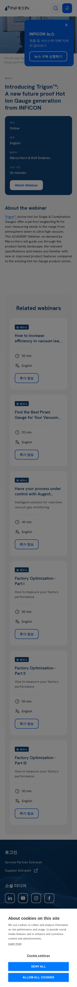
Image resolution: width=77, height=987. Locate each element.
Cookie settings (38, 955)
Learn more (15, 943)
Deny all (38, 966)
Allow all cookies (38, 977)
